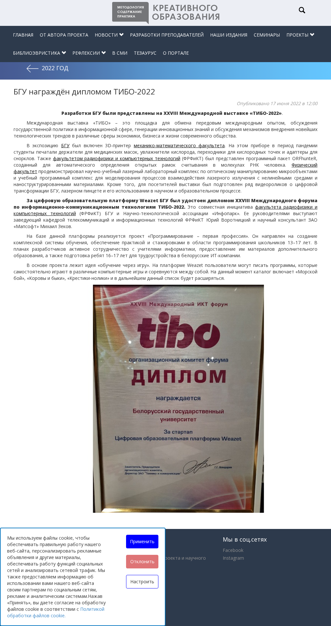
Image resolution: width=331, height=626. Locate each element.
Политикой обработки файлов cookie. (55, 612)
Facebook (233, 550)
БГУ (65, 145)
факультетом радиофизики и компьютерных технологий (116, 158)
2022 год (55, 68)
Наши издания (228, 35)
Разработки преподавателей (167, 35)
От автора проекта (64, 35)
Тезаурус (145, 53)
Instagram (233, 558)
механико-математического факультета (179, 145)
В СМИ (119, 53)
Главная (23, 35)
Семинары (267, 35)
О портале (176, 53)
